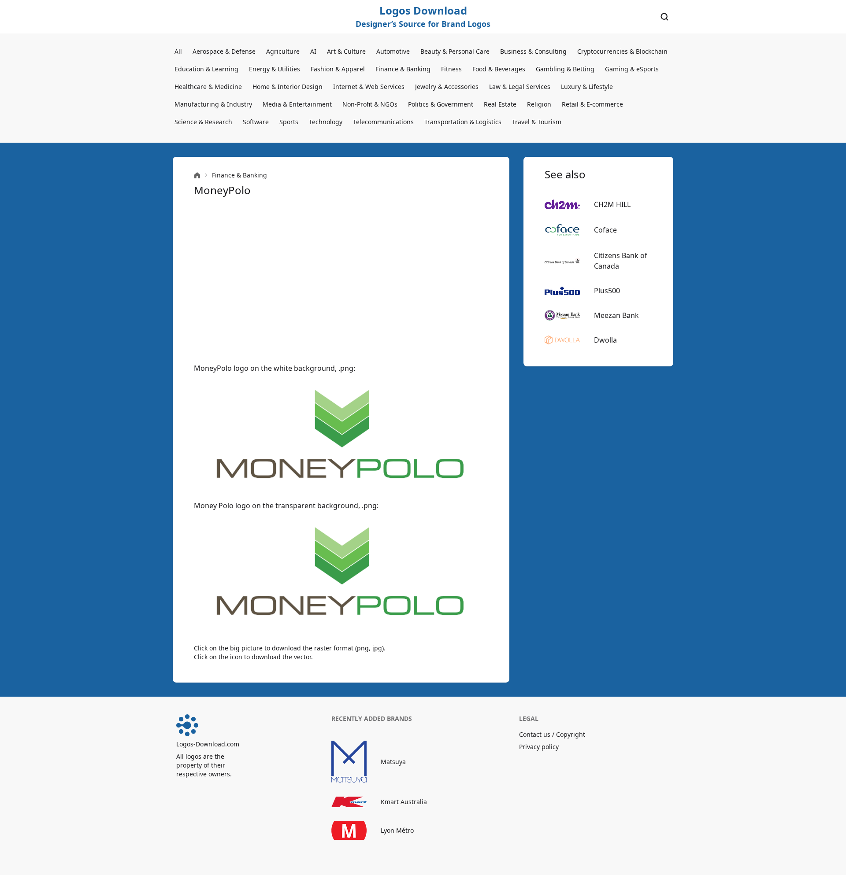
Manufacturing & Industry (213, 104)
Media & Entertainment (297, 104)
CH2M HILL (612, 204)
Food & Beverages (498, 69)
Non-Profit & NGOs (369, 104)
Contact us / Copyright (552, 734)
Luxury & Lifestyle (587, 86)
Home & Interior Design (287, 86)
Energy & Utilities (274, 69)
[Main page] (197, 175)
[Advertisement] (341, 280)
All (178, 51)
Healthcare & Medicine (208, 86)
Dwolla (605, 340)
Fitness (451, 69)
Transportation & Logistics (462, 122)
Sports (288, 122)
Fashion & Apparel (338, 69)
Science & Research (203, 122)
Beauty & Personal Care (455, 51)
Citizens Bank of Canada (620, 261)
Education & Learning (206, 69)
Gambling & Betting (565, 69)
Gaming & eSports (632, 69)
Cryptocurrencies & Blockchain (622, 51)
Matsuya (393, 761)
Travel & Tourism (536, 122)
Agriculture (283, 51)
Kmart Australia (404, 801)
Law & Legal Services (519, 86)
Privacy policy (539, 746)
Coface (605, 230)
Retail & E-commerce (592, 104)
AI (313, 51)
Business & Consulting (533, 51)
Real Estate (500, 104)
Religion (539, 104)
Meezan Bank (616, 315)
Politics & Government (440, 104)
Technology (325, 122)
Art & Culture (346, 51)
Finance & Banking (402, 69)
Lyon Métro (397, 830)
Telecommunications (383, 122)
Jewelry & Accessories (447, 86)
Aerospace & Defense (224, 51)
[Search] (664, 17)
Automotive (393, 51)
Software (256, 122)
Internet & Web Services (368, 86)
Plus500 (607, 290)
